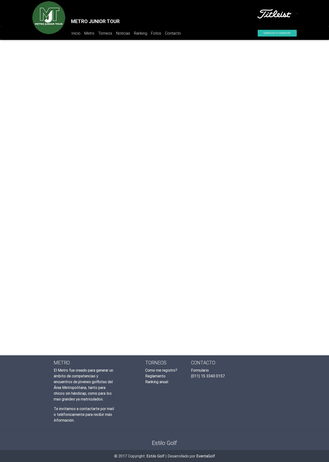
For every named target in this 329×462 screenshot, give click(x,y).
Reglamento (155, 376)
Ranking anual (156, 381)
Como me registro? (161, 370)
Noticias (123, 33)
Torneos (105, 33)
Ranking (140, 33)
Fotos (156, 33)
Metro (89, 33)
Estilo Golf (155, 456)
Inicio (76, 34)
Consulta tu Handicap (277, 33)
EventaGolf (205, 456)
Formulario (200, 370)
